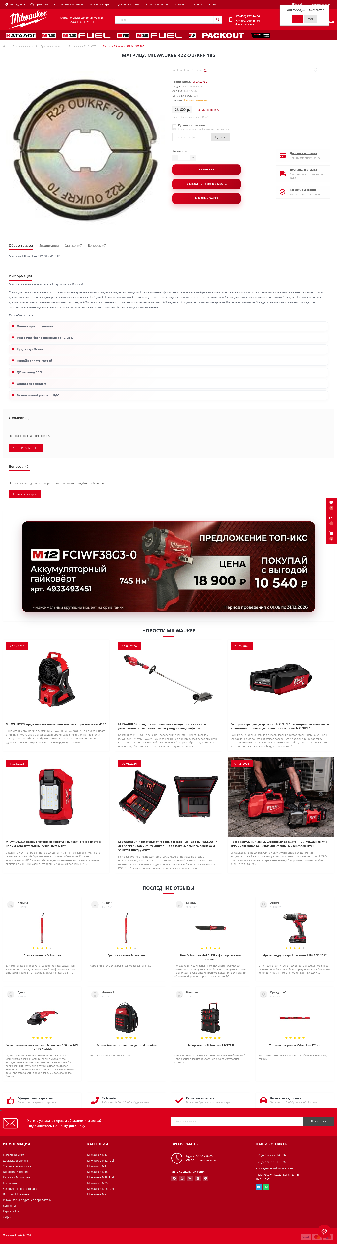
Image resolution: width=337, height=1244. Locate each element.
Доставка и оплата (129, 4)
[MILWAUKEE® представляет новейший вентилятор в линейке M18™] (56, 679)
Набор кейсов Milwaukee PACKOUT (210, 1045)
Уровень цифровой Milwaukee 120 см (295, 1045)
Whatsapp (266, 1187)
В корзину (206, 169)
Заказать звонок (244, 23)
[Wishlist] (316, 70)
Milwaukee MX (96, 1194)
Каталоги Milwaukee (72, 4)
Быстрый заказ (206, 198)
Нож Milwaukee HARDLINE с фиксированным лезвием (210, 957)
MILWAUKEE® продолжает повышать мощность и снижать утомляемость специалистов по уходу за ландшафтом (162, 726)
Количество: (180, 151)
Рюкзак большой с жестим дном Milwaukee (126, 1045)
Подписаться (318, 1121)
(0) (205, 70)
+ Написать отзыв (26, 448)
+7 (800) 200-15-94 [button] (271, 1162)
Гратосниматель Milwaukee (42, 955)
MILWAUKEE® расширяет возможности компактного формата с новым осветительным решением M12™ (53, 844)
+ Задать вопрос (25, 494)
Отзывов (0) (73, 245)
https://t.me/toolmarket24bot (174, 1178)
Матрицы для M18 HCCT (82, 46)
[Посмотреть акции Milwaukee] (168, 566)
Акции (212, 4)
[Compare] (328, 70)
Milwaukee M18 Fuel (100, 1177)
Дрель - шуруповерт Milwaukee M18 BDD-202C (295, 955)
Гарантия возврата (200, 1098)
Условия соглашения (17, 1166)
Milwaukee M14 (97, 1166)
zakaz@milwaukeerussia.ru (274, 1168)
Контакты (196, 4)
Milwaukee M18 (97, 1172)
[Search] (217, 19)
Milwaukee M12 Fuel (100, 1160)
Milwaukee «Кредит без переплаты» (27, 1200)
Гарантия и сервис (101, 4)
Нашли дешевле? (207, 109)
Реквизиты (10, 1183)
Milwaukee (199, 81)
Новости (180, 4)
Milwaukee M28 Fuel (100, 1188)
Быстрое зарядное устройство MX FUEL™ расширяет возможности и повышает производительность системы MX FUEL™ (280, 726)
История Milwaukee (157, 4)
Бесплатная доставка (286, 1098)
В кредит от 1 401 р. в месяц (206, 184)
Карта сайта (11, 1211)
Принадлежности (23, 46)
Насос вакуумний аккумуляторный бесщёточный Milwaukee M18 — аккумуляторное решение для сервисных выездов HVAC (281, 844)
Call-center (109, 1098)
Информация (49, 245)
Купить (220, 137)
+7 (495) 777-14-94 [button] (271, 1155)
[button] (331, 536)
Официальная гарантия (35, 1098)
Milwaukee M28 (97, 1183)
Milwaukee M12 (97, 1155)
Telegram (259, 1187)
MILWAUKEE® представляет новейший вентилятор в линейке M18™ (56, 724)
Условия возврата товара (20, 1188)
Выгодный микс (13, 1155)
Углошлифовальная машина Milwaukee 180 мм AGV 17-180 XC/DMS (42, 1047)
